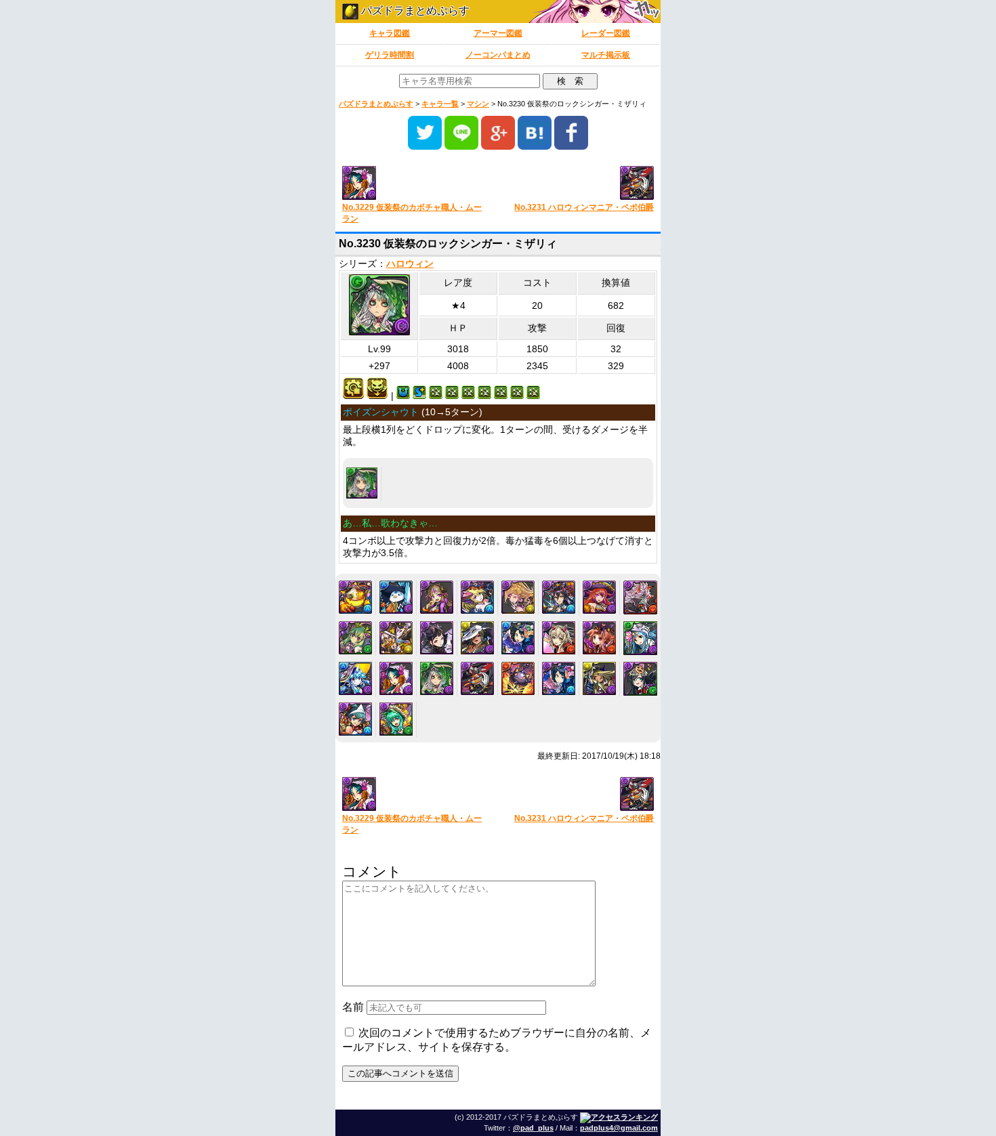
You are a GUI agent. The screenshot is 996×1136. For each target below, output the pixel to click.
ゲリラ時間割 (389, 55)
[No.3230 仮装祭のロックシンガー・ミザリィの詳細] (361, 483)
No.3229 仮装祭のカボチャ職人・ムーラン (412, 213)
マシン (478, 104)
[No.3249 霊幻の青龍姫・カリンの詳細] (558, 678)
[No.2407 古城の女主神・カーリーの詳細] (518, 597)
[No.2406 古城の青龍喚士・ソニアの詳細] (477, 597)
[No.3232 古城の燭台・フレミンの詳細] (518, 678)
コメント (372, 871)
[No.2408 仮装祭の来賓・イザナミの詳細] (558, 597)
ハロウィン (410, 264)
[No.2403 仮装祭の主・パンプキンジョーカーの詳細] (355, 597)
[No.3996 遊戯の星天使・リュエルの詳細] (396, 719)
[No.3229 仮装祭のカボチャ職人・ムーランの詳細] (396, 678)
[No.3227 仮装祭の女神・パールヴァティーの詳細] (640, 638)
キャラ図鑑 (389, 33)
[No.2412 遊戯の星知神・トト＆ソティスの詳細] (396, 637)
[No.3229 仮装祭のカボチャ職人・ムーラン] (415, 184)
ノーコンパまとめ (498, 55)
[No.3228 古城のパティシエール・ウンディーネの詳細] (355, 678)
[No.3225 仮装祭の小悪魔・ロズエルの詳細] (558, 637)
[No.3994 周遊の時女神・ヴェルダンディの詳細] (640, 679)
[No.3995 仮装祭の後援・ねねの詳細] (355, 719)
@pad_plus (533, 1128)
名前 (353, 1007)
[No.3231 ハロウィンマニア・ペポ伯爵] (581, 184)
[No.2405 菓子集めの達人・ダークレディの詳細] (436, 597)
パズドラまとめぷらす (414, 10)
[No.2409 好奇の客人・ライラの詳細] (599, 597)
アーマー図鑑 (498, 33)
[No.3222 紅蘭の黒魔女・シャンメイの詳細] (436, 637)
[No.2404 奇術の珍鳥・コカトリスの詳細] (396, 597)
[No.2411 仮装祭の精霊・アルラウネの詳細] (355, 637)
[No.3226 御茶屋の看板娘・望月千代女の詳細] (599, 637)
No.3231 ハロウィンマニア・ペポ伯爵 (584, 207)
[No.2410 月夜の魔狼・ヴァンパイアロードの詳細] (640, 597)
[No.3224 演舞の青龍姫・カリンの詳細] (518, 637)
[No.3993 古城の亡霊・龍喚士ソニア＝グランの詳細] (599, 678)
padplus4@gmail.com (619, 1128)
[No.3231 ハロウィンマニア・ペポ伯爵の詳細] (477, 678)
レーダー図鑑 (605, 33)
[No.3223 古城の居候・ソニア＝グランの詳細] (477, 637)
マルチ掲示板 (605, 55)
